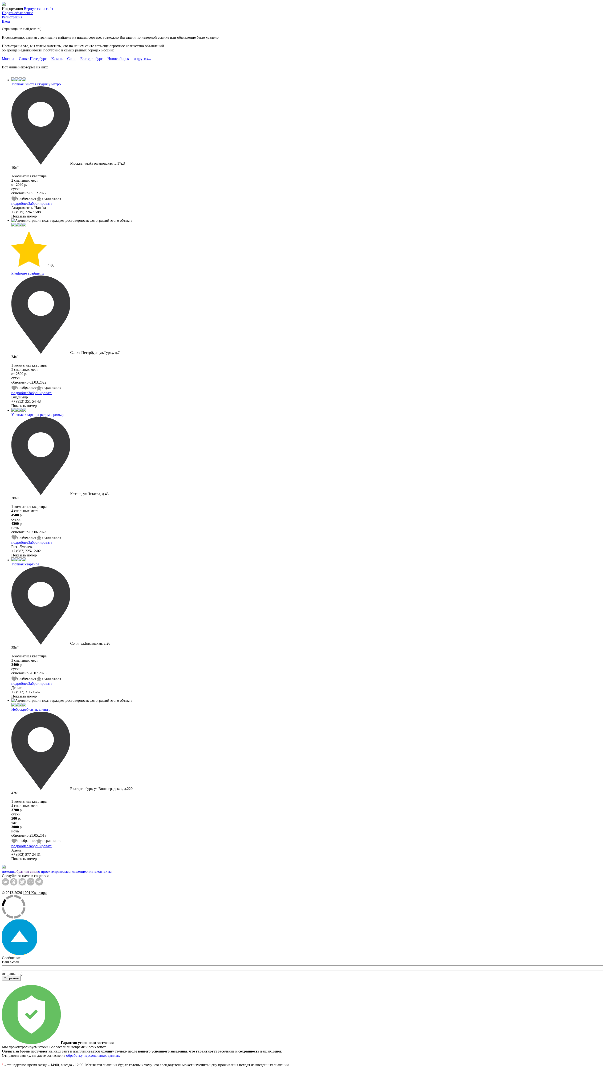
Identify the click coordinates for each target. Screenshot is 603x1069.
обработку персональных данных (93, 1055)
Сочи (71, 59)
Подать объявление (17, 13)
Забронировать (40, 203)
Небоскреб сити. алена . (30, 709)
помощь (8, 871)
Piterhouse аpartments (27, 273)
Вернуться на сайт (38, 9)
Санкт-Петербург (33, 59)
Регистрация (12, 17)
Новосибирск (118, 59)
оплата (91, 871)
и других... (142, 59)
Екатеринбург (91, 59)
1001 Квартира (35, 893)
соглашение (76, 871)
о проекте (46, 871)
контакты (104, 871)
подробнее (19, 203)
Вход (6, 21)
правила (60, 871)
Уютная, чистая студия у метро (36, 84)
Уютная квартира (25, 564)
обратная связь (26, 871)
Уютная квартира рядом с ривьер (37, 415)
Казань (56, 59)
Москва (8, 59)
